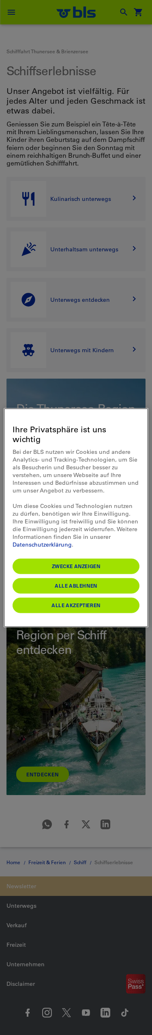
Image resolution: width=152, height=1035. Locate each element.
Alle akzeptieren (76, 604)
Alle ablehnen (76, 585)
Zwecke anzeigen (76, 565)
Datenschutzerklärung (42, 544)
